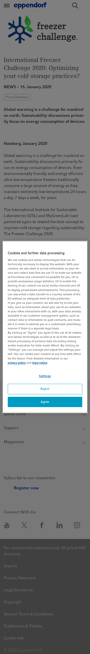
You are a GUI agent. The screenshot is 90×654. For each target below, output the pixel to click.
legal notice (39, 362)
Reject (44, 389)
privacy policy (17, 362)
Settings (45, 376)
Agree (45, 402)
